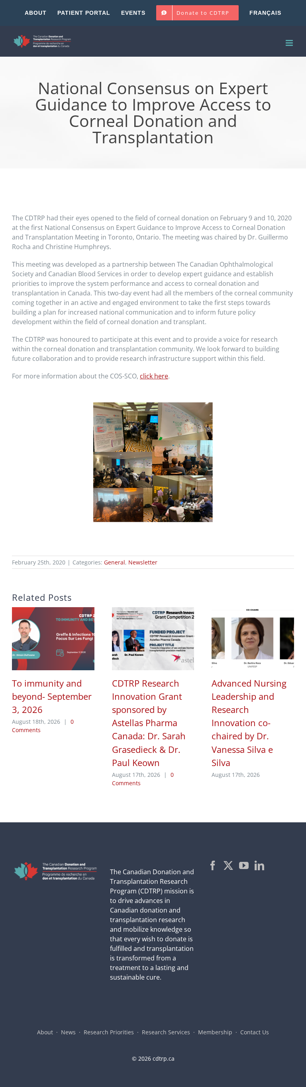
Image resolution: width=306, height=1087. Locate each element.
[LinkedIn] (259, 865)
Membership (215, 1032)
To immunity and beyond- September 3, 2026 (52, 696)
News (68, 1032)
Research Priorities (109, 1032)
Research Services (166, 1032)
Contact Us (254, 1032)
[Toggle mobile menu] (290, 43)
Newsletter (142, 562)
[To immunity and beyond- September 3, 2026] (53, 611)
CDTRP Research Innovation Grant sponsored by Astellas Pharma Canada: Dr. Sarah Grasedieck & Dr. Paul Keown (149, 722)
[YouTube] (244, 865)
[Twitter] (228, 865)
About (45, 1032)
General (114, 562)
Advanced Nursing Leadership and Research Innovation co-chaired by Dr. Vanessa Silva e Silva (249, 722)
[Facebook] (213, 865)
